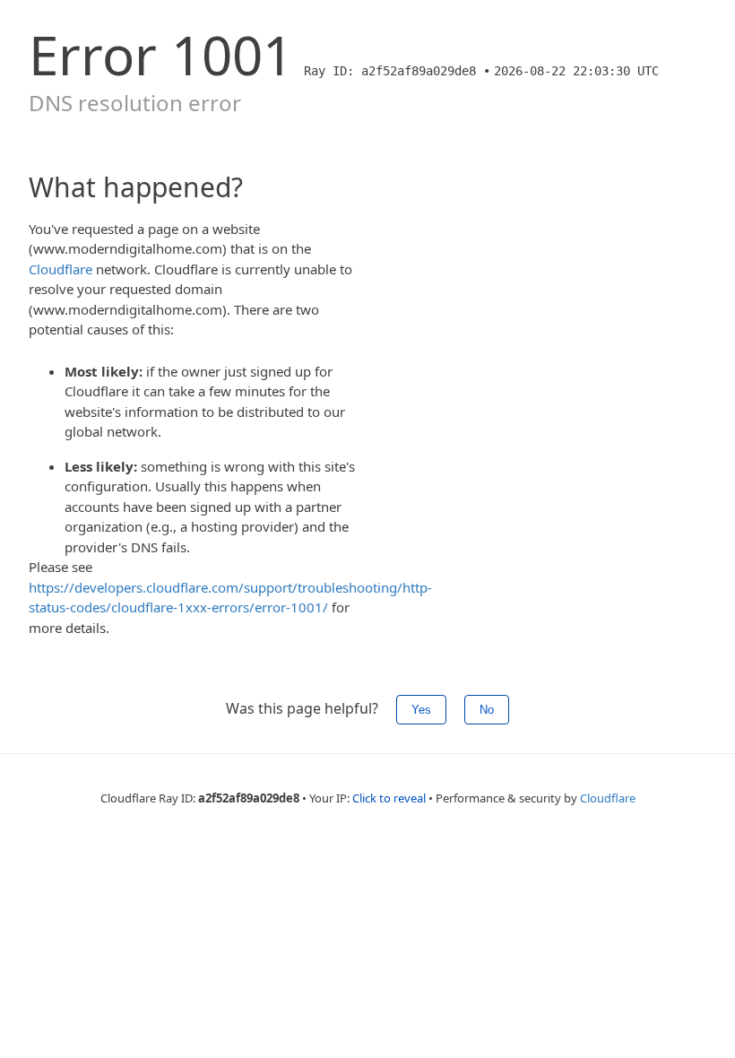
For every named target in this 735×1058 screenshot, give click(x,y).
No (487, 709)
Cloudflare (60, 269)
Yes (421, 709)
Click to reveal (389, 798)
